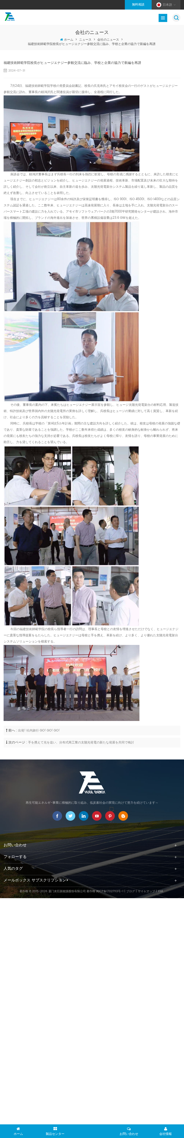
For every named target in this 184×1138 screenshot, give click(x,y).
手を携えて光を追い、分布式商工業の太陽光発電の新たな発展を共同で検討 (81, 742)
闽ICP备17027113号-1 (109, 891)
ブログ (130, 891)
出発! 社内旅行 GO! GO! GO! (39, 730)
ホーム (68, 39)
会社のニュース (108, 39)
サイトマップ (146, 891)
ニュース (85, 39)
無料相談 (138, 4)
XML (160, 891)
